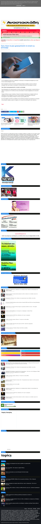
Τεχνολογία (5, 109)
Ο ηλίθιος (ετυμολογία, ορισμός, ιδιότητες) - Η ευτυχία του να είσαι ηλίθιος (17, 319)
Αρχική (25, 508)
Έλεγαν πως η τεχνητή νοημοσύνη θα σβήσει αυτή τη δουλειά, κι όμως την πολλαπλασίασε (34, 124)
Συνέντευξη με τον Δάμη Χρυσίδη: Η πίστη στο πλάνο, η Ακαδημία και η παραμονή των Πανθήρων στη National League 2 (22, 499)
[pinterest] (30, 353)
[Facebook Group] (10, 357)
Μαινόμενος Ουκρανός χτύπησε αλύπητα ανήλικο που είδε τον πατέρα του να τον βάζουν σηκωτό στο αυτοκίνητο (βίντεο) (22, 294)
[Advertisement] (20, 10)
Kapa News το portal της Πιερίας (10, 522)
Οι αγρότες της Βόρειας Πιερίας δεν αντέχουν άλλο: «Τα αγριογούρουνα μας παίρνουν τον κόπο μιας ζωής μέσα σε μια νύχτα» (22, 380)
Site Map (34, 508)
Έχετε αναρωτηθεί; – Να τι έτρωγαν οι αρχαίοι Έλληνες (15, 467)
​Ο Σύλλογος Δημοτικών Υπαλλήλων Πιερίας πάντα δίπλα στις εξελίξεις (17, 327)
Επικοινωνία (30, 508)
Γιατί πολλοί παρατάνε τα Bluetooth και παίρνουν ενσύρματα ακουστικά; (7, 124)
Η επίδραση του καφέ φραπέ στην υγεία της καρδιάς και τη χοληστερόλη (18, 463)
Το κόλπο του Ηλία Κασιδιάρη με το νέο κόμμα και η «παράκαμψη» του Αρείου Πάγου (19, 310)
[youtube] (30, 355)
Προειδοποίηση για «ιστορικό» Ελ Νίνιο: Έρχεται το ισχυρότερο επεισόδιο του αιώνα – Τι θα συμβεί (21, 306)
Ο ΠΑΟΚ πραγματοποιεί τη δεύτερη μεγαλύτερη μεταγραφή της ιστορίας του (19, 494)
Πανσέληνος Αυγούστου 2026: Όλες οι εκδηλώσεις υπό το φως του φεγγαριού (18, 315)
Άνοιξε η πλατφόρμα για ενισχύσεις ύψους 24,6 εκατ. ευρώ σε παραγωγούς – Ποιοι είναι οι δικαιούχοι (21, 484)
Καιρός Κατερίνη (7, 412)
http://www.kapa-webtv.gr (25, 522)
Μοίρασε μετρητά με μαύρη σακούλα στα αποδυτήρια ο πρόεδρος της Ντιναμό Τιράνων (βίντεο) (22, 503)
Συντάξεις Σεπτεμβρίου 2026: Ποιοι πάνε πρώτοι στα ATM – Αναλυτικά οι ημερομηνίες (19, 323)
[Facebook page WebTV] (30, 357)
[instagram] (10, 355)
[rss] (10, 353)
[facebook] (10, 351)
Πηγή (3, 104)
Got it (23, 5)
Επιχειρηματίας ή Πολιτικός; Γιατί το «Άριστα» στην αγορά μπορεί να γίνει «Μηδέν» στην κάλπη (20, 298)
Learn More (18, 5)
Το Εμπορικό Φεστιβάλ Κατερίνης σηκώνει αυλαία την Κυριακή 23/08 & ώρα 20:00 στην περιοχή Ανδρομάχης (23, 302)
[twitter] (30, 351)
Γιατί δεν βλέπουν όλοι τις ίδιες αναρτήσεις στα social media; (19, 124)
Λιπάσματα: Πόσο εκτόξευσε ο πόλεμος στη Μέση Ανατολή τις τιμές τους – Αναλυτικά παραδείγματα (23, 487)
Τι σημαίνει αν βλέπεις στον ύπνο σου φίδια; (12, 384)
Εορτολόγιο (8, 449)
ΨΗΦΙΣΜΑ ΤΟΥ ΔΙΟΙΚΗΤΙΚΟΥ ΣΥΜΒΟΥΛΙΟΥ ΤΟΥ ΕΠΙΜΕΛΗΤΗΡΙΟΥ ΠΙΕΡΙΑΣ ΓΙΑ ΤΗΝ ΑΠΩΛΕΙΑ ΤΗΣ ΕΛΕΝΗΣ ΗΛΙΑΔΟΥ (22, 290)
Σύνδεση (38, 508)
